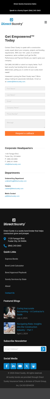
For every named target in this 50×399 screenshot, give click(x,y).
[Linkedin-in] (13, 366)
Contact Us (9, 293)
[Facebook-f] (7, 366)
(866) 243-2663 (35, 10)
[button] (46, 22)
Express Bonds (11, 259)
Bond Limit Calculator (14, 266)
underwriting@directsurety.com (16, 181)
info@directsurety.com (13, 164)
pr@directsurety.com (12, 196)
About (7, 286)
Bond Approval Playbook (15, 272)
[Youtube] (20, 366)
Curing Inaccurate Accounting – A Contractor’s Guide (30, 311)
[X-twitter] (27, 366)
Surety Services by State (15, 279)
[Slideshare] (33, 366)
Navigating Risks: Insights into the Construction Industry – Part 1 (29, 327)
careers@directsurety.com (16, 81)
